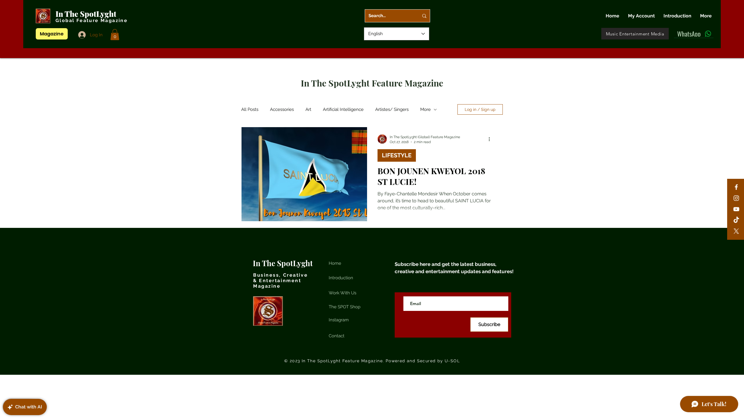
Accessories (282, 109)
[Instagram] (736, 198)
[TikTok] (736, 220)
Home (335, 263)
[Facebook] (736, 187)
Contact (336, 335)
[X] (736, 231)
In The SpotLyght (87, 14)
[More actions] (491, 139)
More (425, 109)
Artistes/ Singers (392, 109)
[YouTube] (736, 209)
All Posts (249, 109)
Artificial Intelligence (343, 109)
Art (308, 109)
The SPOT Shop (344, 306)
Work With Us (342, 293)
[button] (114, 34)
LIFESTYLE (397, 155)
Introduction (341, 277)
